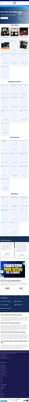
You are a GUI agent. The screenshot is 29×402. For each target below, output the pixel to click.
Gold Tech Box (14, 149)
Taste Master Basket (24, 93)
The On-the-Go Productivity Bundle (5, 93)
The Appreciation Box (14, 175)
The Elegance (16, 400)
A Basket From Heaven (5, 106)
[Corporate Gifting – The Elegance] (14, 3)
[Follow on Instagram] (2, 360)
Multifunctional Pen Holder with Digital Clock (14, 206)
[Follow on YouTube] (6, 360)
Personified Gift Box (24, 106)
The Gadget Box (24, 175)
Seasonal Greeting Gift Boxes (14, 106)
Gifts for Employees (2, 364)
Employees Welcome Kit (5, 132)
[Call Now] (27, 400)
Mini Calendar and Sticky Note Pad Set (24, 206)
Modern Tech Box (5, 162)
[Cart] (27, 3)
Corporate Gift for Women (3, 369)
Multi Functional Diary (14, 162)
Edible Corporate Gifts (3, 370)
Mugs (1, 379)
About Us (1, 389)
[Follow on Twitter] (3, 360)
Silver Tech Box (5, 175)
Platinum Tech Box (24, 162)
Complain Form (2, 396)
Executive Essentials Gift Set (14, 93)
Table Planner (5, 231)
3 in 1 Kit (14, 119)
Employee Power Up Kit (23, 119)
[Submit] (27, 6)
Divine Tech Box (5, 149)
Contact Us (2, 391)
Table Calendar (14, 231)
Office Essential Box (5, 119)
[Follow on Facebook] (1, 360)
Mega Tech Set (23, 149)
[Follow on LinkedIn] (5, 360)
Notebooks (2, 380)
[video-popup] (2, 271)
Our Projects (2, 395)
